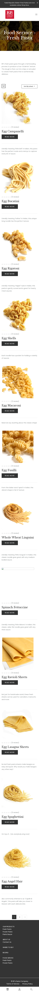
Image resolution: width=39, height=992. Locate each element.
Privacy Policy (27, 984)
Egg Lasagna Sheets (15, 747)
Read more (10, 137)
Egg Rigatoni (10, 268)
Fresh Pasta (7, 929)
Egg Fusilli (9, 470)
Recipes (5, 953)
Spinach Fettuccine (15, 607)
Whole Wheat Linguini (18, 537)
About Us (6, 939)
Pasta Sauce (7, 934)
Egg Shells (9, 338)
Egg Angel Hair (12, 881)
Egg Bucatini (10, 201)
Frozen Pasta (7, 932)
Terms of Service (12, 984)
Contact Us (7, 942)
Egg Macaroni (11, 405)
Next (25, 917)
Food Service (8, 958)
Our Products (8, 927)
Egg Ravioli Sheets (14, 677)
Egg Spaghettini (13, 816)
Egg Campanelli (13, 131)
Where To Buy (8, 947)
